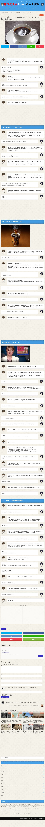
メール (2, 678)
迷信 (33, 8)
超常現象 (25, 8)
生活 (18, 8)
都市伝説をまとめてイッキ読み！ (31, 818)
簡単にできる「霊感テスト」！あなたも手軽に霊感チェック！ (12, 810)
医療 (7, 9)
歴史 (21, 8)
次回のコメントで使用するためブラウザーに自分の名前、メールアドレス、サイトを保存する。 (19, 687)
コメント (2, 665)
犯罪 (11, 9)
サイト (2, 683)
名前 (2, 674)
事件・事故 (4, 629)
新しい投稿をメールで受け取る (7, 695)
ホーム (3, 8)
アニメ (29, 8)
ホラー (15, 8)
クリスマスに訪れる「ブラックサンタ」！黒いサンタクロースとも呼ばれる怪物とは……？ (17, 804)
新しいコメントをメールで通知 (7, 694)
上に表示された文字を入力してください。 (8, 690)
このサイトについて (8, 8)
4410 (36, 806)
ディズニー (3, 9)
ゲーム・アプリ (37, 8)
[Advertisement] (22, 53)
